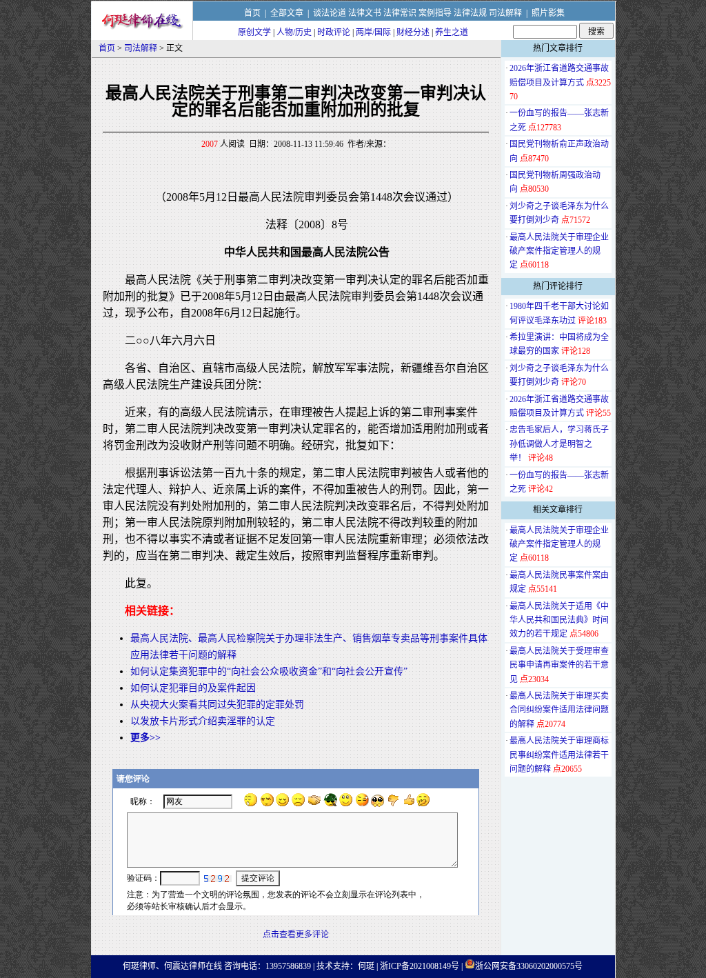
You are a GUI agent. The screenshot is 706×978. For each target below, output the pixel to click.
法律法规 (470, 13)
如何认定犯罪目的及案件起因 (193, 688)
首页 (252, 13)
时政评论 (333, 32)
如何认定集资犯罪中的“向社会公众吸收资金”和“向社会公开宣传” (268, 671)
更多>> (145, 737)
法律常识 (399, 13)
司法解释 (505, 13)
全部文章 (286, 13)
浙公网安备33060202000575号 (529, 966)
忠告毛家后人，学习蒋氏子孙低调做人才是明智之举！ (559, 444)
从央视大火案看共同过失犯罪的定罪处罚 (217, 704)
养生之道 (451, 32)
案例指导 (435, 13)
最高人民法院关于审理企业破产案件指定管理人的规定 (559, 251)
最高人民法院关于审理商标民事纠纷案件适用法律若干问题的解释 (559, 755)
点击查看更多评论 (296, 934)
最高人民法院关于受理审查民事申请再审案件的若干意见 (559, 665)
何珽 (366, 966)
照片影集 (548, 13)
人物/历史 (294, 32)
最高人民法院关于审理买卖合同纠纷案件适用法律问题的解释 (559, 710)
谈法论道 (329, 13)
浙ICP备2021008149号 (419, 966)
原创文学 (254, 32)
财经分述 (413, 32)
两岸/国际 (373, 32)
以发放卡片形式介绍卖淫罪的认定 (202, 721)
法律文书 (364, 13)
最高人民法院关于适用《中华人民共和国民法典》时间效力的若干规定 (559, 620)
